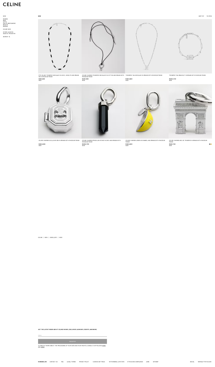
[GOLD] (211, 144)
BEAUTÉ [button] (5, 24)
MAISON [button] (5, 26)
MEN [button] (4, 20)
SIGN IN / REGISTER (9, 33)
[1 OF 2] (103, 46)
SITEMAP (155, 361)
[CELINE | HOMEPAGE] (12, 4)
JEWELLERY (53, 237)
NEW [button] (4, 16)
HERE (104, 345)
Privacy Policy (84, 361)
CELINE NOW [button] (7, 29)
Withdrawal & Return (116, 361)
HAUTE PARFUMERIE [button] (9, 23)
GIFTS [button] (5, 22)
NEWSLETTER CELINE (204, 361)
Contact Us (54, 361)
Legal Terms (71, 361)
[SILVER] (209, 144)
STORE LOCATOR (8, 32)
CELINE (40, 237)
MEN (46, 237)
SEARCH (6, 36)
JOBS (147, 361)
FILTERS (209, 16)
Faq (62, 361)
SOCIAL (192, 361)
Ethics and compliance (135, 361)
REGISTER (72, 341)
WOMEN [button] (5, 19)
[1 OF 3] (60, 46)
